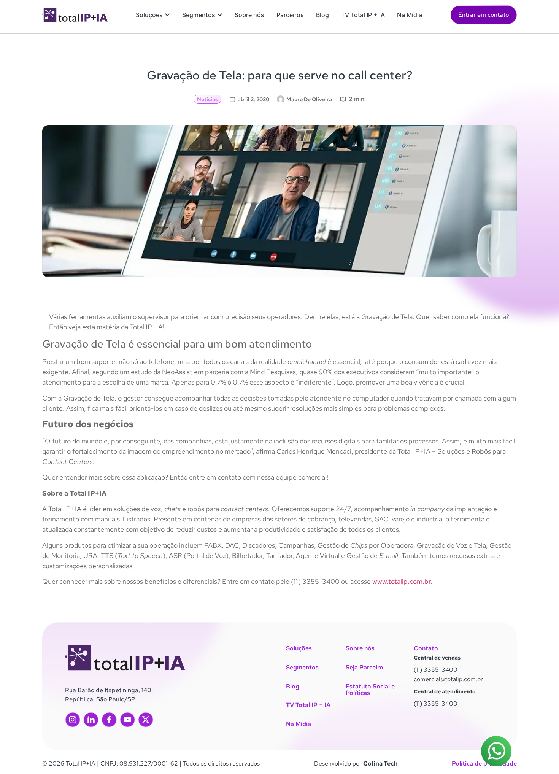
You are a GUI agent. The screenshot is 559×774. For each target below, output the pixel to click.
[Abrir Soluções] (167, 14)
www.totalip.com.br (400, 581)
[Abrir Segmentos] (219, 14)
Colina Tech (380, 764)
